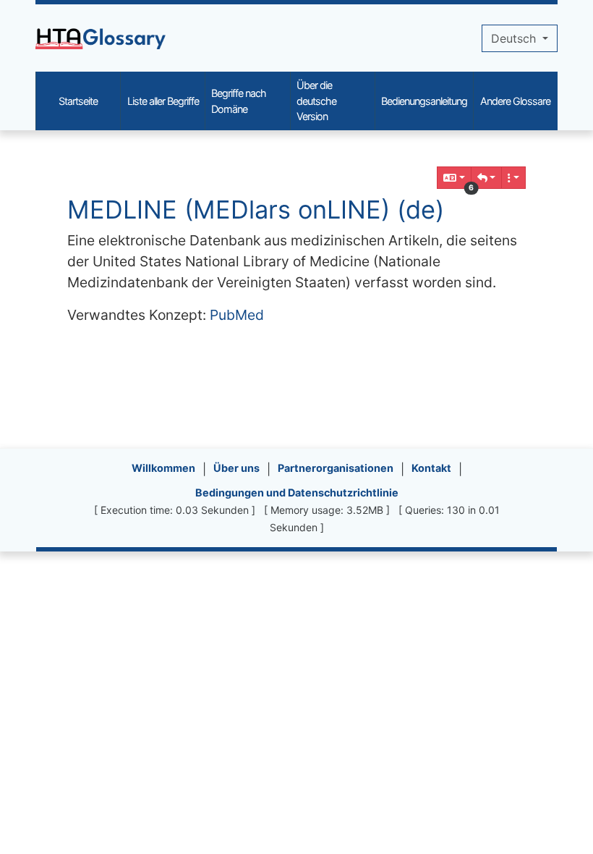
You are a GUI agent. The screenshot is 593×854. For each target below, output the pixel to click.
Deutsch (515, 38)
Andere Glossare (515, 101)
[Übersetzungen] (454, 177)
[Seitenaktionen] (513, 177)
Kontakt (431, 468)
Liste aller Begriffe (163, 101)
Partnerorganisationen (335, 468)
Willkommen (163, 468)
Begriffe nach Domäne (238, 101)
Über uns (236, 468)
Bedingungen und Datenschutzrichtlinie (296, 492)
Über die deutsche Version (316, 100)
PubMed (237, 315)
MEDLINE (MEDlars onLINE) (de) (255, 209)
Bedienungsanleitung (424, 101)
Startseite (78, 101)
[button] (487, 177)
